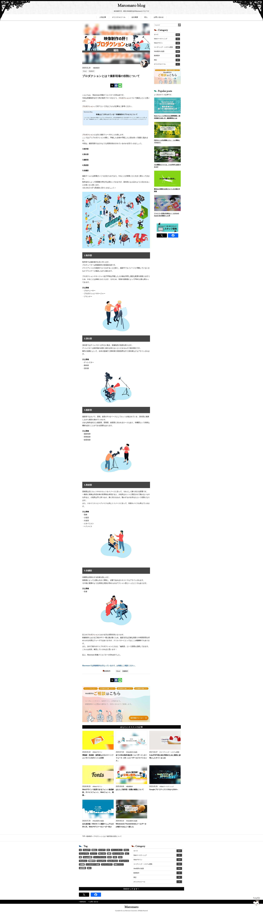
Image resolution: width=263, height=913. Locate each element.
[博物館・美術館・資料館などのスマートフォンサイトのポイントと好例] (98, 740)
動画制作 (107, 671)
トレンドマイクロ (100, 857)
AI (80, 850)
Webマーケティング (166, 39)
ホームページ (124, 861)
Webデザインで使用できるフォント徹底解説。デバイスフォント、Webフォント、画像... (98, 792)
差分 (89, 868)
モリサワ (102, 850)
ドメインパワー (107, 864)
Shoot (85, 71)
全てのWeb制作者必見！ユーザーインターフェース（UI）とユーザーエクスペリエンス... (131, 758)
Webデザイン (166, 43)
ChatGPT (87, 850)
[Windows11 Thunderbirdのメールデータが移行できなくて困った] (131, 809)
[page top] (256, 901)
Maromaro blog (131, 6)
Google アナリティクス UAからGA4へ (163, 789)
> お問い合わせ (93, 902)
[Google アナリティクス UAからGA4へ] (165, 774)
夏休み (94, 850)
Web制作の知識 (166, 51)
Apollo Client (112, 861)
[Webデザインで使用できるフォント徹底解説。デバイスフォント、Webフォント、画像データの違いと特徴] (98, 774)
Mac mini (102, 853)
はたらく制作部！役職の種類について (130, 789)
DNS (114, 857)
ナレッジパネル (118, 853)
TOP (83, 836)
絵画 (109, 853)
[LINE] (120, 85)
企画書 (82, 864)
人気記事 (102, 17)
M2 (108, 850)
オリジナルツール (118, 17)
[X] (112, 85)
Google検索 (88, 857)
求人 (146, 17)
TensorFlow (101, 861)
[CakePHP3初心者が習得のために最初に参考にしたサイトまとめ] (165, 740)
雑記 (166, 60)
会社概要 (135, 17)
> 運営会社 (82, 902)
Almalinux (83, 861)
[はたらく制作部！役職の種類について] (131, 774)
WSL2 (126, 850)
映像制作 (91, 71)
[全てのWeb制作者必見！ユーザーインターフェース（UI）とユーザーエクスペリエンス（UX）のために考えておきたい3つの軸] (131, 740)
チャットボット (117, 850)
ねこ (127, 853)
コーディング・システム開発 (166, 47)
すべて (166, 35)
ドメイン (93, 853)
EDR (109, 857)
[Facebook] (116, 85)
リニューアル (84, 853)
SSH (120, 857)
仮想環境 (82, 868)
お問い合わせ (159, 17)
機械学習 (92, 861)
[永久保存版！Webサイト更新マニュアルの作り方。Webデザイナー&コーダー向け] (98, 809)
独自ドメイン (118, 864)
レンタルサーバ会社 (92, 864)
